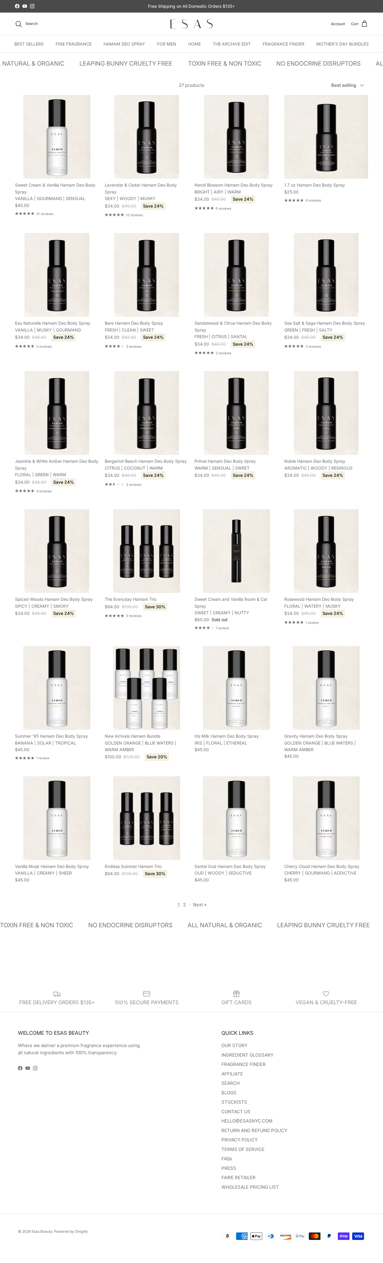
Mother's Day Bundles (342, 43)
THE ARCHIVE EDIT (232, 43)
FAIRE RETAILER (238, 1177)
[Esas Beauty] (191, 24)
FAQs (226, 1158)
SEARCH (230, 1083)
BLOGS (228, 1093)
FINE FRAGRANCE (74, 43)
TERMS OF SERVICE (243, 1149)
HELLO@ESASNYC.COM (247, 1121)
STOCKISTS (234, 1102)
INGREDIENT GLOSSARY (247, 1055)
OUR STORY (234, 1045)
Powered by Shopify (71, 1231)
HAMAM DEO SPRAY (124, 43)
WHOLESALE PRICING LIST (250, 1187)
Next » (200, 904)
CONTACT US (235, 1111)
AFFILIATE (232, 1074)
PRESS (228, 1168)
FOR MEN (166, 43)
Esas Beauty (42, 1231)
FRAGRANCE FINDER (283, 43)
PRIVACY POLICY (239, 1140)
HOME (194, 43)
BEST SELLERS (29, 43)
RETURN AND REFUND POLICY (254, 1130)
